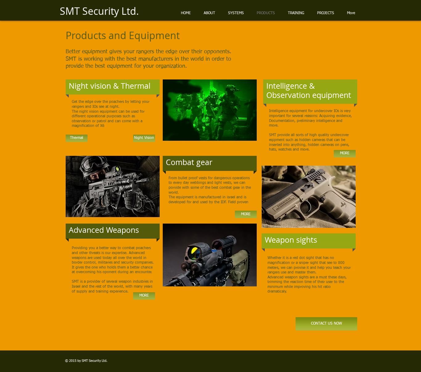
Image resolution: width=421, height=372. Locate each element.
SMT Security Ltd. (99, 11)
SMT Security (91, 360)
